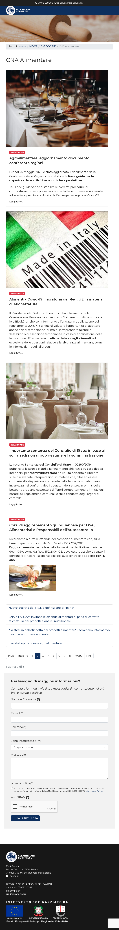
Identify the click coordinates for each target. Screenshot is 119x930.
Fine (89, 655)
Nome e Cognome (25, 699)
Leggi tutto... (16, 201)
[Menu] (111, 11)
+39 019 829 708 (45, 3)
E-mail (17, 713)
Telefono (18, 727)
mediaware (20, 894)
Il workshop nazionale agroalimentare (35, 643)
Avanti (78, 655)
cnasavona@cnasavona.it (70, 3)
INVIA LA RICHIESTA (25, 818)
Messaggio (18, 754)
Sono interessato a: (26, 741)
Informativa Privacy (95, 791)
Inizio (11, 655)
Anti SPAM (20, 797)
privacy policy (22, 783)
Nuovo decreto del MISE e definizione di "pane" (41, 608)
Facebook (13, 876)
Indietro (23, 655)
